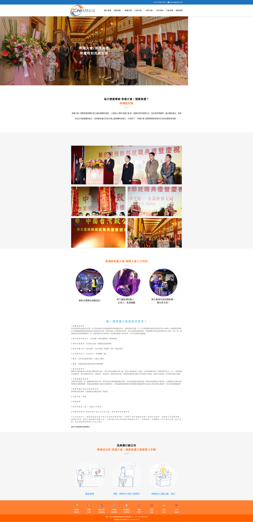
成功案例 (159, 10)
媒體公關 (128, 10)
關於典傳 (107, 10)
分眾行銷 (148, 10)
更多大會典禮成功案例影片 (80, 427)
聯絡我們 (179, 10)
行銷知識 (169, 10)
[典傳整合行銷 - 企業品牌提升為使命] (82, 10)
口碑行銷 (138, 10)
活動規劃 (117, 10)
